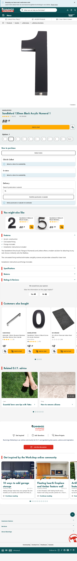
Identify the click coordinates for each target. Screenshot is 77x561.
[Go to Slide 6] (42, 411)
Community (26, 545)
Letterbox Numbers (37, 23)
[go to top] (72, 514)
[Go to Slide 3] (39, 359)
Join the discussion (40, 447)
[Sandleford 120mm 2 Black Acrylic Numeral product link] (12, 223)
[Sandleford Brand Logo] (72, 105)
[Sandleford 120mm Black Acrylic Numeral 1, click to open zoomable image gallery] (38, 63)
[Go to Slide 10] (47, 501)
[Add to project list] (72, 127)
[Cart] (75, 10)
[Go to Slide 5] (41, 411)
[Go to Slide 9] (45, 501)
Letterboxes (25, 23)
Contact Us (35, 545)
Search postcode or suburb (12, 187)
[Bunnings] (8, 11)
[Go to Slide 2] (37, 359)
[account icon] (67, 10)
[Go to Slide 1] (35, 359)
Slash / (70, 139)
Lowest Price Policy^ (14, 19)
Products (9, 23)
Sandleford (6, 110)
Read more (54, 4)
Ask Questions (39, 435)
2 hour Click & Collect (65, 19)
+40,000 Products (39, 19)
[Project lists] (71, 10)
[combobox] (38, 10)
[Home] (3, 23)
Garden (17, 23)
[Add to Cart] (31, 227)
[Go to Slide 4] (41, 359)
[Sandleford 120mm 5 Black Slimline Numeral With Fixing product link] (42, 223)
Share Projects (60, 435)
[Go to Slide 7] (41, 501)
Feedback (44, 545)
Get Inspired (20, 435)
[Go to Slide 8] (43, 501)
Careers (50, 545)
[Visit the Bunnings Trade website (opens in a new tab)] (71, 15)
